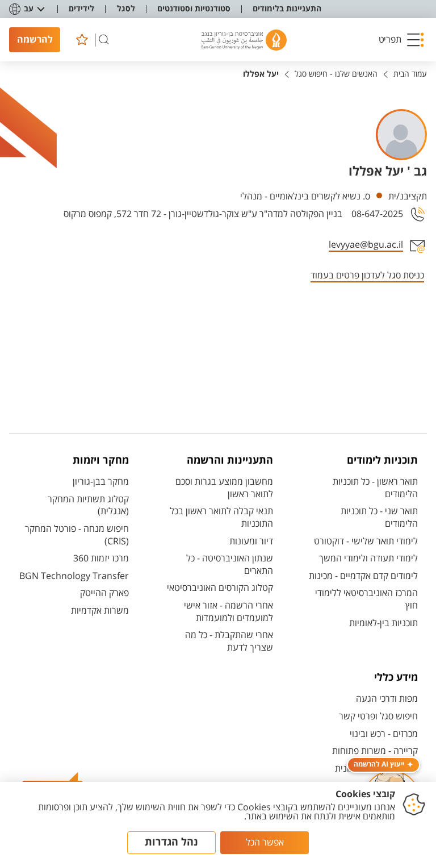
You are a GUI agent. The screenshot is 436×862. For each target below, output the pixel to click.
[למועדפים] (82, 40)
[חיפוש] (104, 40)
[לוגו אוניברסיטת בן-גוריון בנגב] (244, 40)
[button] (401, 39)
